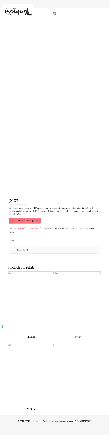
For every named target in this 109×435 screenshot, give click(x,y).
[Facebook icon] (53, 425)
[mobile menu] (104, 10)
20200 (78, 336)
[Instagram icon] (56, 425)
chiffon (80, 228)
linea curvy (34, 228)
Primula (31, 408)
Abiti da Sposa (23, 228)
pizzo (12, 232)
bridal (73, 228)
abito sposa (48, 228)
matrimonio (90, 228)
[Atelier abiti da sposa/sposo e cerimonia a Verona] (18, 10)
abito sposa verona (61, 228)
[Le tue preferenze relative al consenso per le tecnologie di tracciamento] (2, 326)
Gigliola (30, 336)
